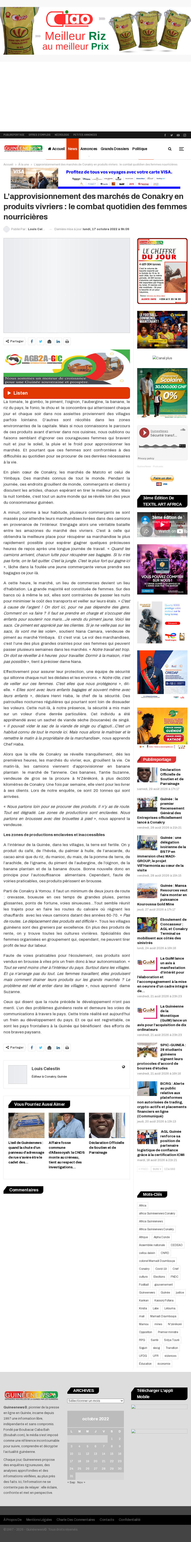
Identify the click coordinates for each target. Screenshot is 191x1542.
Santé (154, 1340)
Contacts (107, 1520)
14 (103, 1453)
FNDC (174, 1276)
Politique (139, 149)
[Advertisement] (95, 96)
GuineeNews (144, 466)
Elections (159, 1276)
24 (71, 1468)
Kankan (144, 1300)
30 (120, 1468)
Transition (172, 1348)
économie (163, 1363)
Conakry (144, 1268)
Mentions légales (39, 1520)
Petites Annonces (85, 135)
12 (87, 1453)
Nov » (81, 1482)
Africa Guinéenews (151, 1221)
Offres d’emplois (40, 135)
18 (79, 1461)
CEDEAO (177, 1245)
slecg (156, 1348)
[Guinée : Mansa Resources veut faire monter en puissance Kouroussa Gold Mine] (147, 890)
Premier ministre (168, 1332)
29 (112, 1468)
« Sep (71, 1482)
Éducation (145, 1363)
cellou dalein (147, 1253)
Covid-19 (161, 1268)
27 (95, 1468)
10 (71, 1453)
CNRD (165, 1253)
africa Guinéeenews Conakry (157, 1213)
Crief (175, 1268)
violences (170, 1355)
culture (143, 1276)
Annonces (88, 149)
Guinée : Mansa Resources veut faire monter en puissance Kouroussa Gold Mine (162, 895)
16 (119, 1453)
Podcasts (158, 466)
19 (87, 1461)
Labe (156, 1308)
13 (95, 1453)
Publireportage (13, 135)
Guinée (165, 1292)
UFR (155, 1355)
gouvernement (163, 1284)
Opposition (145, 1332)
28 (104, 1468)
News (72, 149)
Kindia (143, 1308)
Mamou (144, 1324)
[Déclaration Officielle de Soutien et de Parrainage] (107, 1125)
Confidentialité (130, 1520)
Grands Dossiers (115, 149)
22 (112, 1461)
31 (71, 1476)
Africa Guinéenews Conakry (156, 1229)
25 (79, 1468)
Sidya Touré (171, 1340)
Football (144, 1284)
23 (120, 1461)
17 (71, 1461)
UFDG (143, 1355)
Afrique (143, 1237)
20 (95, 1461)
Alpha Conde (162, 1237)
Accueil (58, 149)
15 (111, 1453)
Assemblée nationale (152, 1245)
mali (141, 1316)
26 (87, 1468)
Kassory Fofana (164, 1300)
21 (103, 1461)
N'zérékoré (175, 1324)
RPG (142, 1340)
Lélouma (169, 1308)
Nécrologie (62, 135)
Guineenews (147, 1292)
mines (158, 1324)
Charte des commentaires (76, 1520)
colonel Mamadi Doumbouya (157, 1261)
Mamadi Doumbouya (163, 1316)
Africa (142, 1205)
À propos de (12, 1520)
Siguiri (143, 1348)
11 (79, 1453)
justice (180, 1292)
